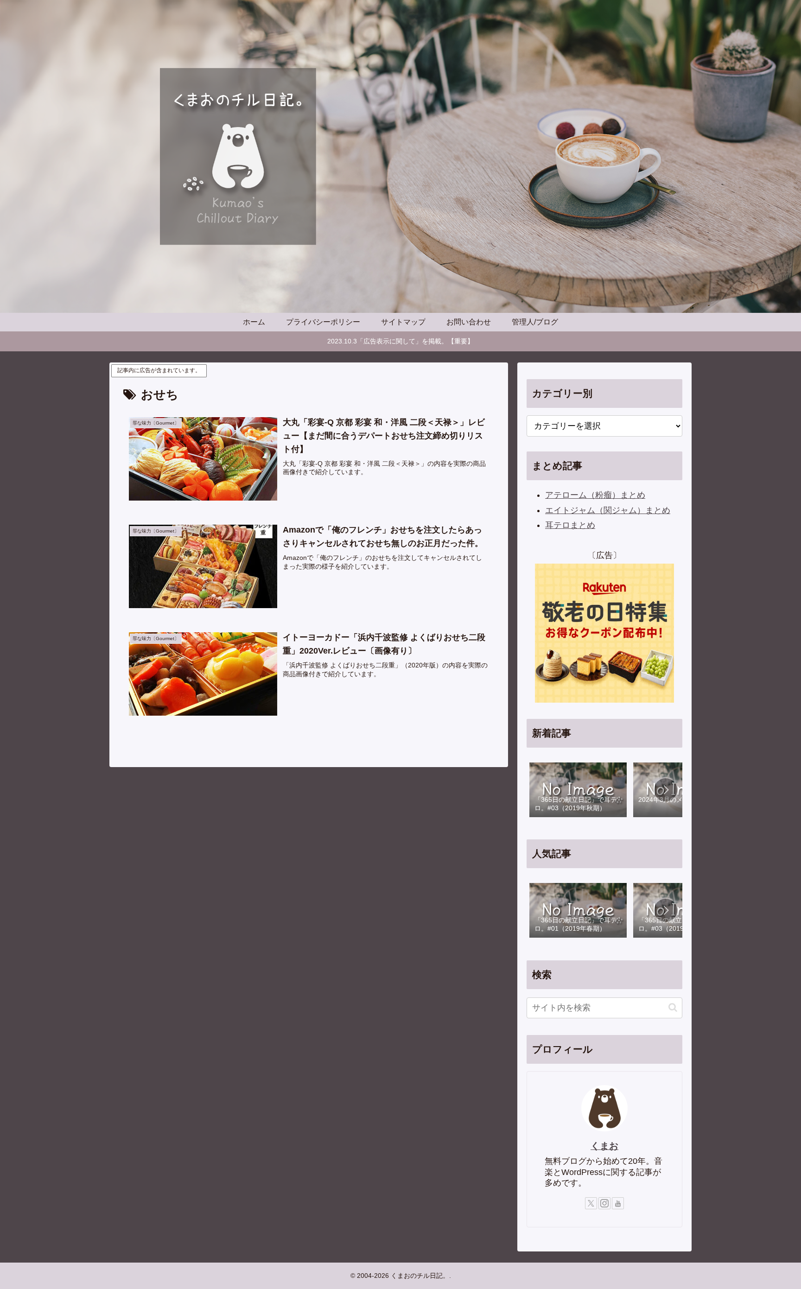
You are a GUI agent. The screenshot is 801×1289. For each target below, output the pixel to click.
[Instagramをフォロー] (604, 1203)
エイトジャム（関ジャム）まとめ (607, 510)
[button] (665, 789)
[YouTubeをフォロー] (618, 1203)
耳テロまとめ (570, 525)
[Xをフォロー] (591, 1203)
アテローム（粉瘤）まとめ (595, 495)
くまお (604, 1146)
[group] (578, 791)
